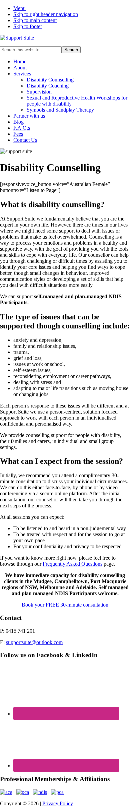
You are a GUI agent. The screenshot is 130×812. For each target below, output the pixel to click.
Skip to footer (27, 26)
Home (19, 61)
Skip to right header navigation (45, 14)
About (20, 67)
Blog (18, 122)
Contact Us (25, 140)
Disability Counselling (50, 79)
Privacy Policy (57, 803)
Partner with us (29, 116)
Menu (19, 8)
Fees (18, 134)
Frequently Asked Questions (72, 564)
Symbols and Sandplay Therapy (60, 110)
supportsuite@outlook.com (34, 642)
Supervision (39, 92)
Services (22, 73)
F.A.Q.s (21, 128)
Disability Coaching (48, 85)
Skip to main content (35, 20)
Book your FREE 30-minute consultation (65, 605)
